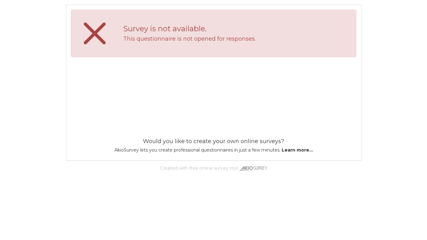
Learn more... (297, 150)
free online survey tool (213, 168)
